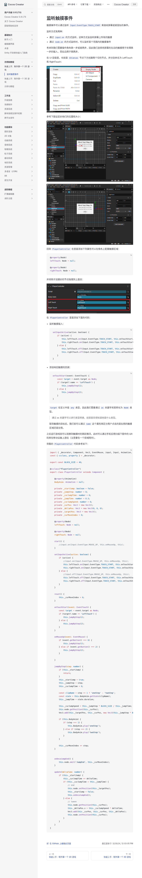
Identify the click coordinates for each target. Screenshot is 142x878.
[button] (18, 12)
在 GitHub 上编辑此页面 (60, 843)
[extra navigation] (108, 4)
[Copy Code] (128, 257)
